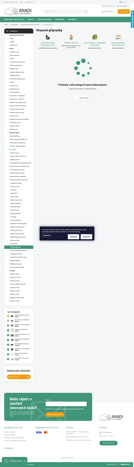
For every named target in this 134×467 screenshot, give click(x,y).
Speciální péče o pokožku (17, 233)
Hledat (85, 11)
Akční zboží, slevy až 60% (16, 35)
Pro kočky (12, 270)
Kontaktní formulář (108, 443)
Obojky (12, 38)
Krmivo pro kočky (15, 301)
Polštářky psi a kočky (16, 264)
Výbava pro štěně (14, 132)
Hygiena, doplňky (14, 126)
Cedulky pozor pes (15, 159)
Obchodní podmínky (9, 435)
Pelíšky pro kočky (14, 281)
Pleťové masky (14, 196)
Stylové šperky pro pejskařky (18, 176)
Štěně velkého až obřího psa (17, 143)
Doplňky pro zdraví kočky (17, 297)
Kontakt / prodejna (9, 432)
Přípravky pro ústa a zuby (17, 227)
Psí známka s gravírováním (17, 62)
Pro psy (11, 48)
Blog (21, 2)
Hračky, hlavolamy (15, 92)
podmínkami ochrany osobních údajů (73, 409)
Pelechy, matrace (14, 55)
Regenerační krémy (15, 203)
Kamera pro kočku (15, 291)
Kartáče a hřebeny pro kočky (18, 284)
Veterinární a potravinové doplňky (19, 119)
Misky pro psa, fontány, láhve (18, 105)
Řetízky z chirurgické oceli (17, 173)
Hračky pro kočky (15, 287)
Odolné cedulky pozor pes (17, 109)
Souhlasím (86, 237)
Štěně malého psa (15, 136)
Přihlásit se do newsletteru (55, 414)
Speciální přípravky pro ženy (18, 237)
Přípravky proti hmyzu (16, 230)
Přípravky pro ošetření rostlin (18, 257)
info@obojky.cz (107, 432)
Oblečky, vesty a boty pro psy (18, 102)
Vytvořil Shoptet (111, 464)
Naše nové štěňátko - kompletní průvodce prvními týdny (77, 432)
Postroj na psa (14, 85)
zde (79, 232)
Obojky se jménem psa (16, 65)
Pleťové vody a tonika (16, 200)
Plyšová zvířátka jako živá (17, 267)
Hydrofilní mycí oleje (15, 183)
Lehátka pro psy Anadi (67, 457)
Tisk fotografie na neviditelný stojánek (20, 163)
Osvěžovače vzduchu (16, 254)
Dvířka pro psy (14, 129)
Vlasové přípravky (15, 247)
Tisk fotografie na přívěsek (17, 169)
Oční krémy (13, 190)
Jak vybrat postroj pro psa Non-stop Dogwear (79, 440)
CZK (124, 2)
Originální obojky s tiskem (17, 72)
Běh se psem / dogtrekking (17, 95)
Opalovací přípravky (15, 220)
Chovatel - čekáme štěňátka (17, 146)
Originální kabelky (15, 260)
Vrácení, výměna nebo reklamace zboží (15, 440)
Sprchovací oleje (14, 240)
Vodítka (12, 42)
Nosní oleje (13, 217)
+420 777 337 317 (108, 436)
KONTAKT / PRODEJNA (11, 2)
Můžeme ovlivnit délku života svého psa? (77, 437)
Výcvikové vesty (14, 153)
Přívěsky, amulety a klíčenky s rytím (19, 166)
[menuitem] (15, 19)
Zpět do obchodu (84, 98)
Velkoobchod (29, 2)
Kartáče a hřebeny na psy (17, 112)
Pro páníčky (12, 149)
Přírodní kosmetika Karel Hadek (18, 180)
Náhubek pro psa (14, 89)
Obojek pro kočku (15, 274)
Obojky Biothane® (15, 75)
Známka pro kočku (15, 277)
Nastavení (46, 235)
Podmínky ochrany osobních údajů (14, 437)
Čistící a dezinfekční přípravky (18, 250)
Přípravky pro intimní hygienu (18, 223)
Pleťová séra (13, 193)
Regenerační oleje (15, 206)
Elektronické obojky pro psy (17, 79)
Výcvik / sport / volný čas (17, 99)
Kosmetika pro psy (15, 122)
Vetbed (12, 58)
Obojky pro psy (14, 69)
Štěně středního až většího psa (18, 139)
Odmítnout (73, 237)
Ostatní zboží (13, 45)
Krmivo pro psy (14, 116)
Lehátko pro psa (14, 52)
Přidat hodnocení (14, 377)
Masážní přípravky (15, 213)
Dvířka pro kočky (14, 294)
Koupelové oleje (14, 210)
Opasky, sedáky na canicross (18, 156)
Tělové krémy (14, 243)
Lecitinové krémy (15, 186)
